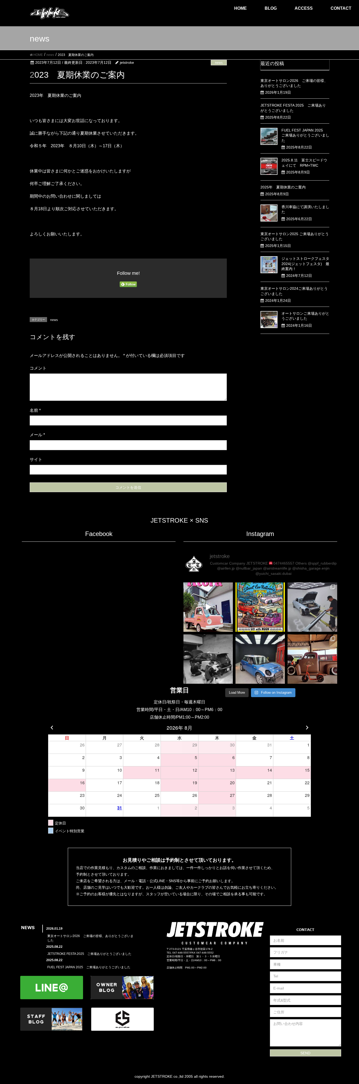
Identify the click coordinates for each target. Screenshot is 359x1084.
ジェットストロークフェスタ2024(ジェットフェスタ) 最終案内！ (305, 263)
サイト (36, 459)
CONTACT (341, 8)
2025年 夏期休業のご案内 (283, 187)
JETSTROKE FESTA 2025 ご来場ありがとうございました (89, 954)
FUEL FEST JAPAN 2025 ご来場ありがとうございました (305, 135)
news (219, 63)
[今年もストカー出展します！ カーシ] (260, 607)
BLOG (271, 8)
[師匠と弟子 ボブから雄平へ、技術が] (208, 659)
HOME (240, 8)
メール (37, 435)
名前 (35, 410)
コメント (38, 368)
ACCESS (304, 8)
